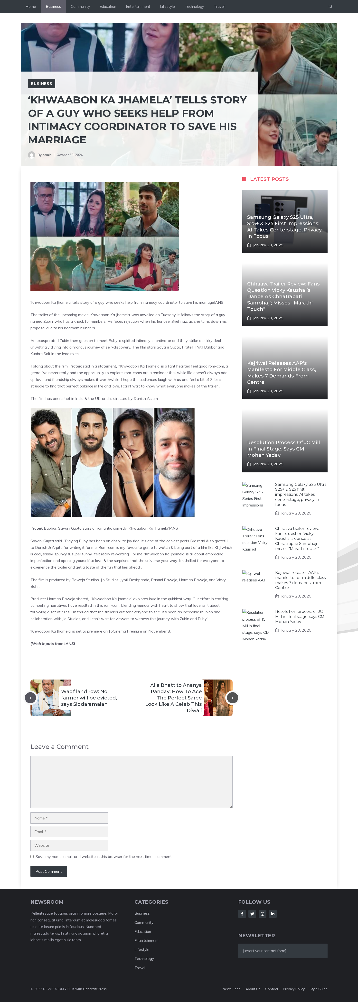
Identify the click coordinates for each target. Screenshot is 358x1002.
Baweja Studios (85, 579)
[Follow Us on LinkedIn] (273, 914)
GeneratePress (95, 989)
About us (252, 989)
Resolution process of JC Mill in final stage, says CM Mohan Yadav (283, 449)
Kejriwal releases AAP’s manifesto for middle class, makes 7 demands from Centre (300, 580)
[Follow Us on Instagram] (262, 914)
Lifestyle (167, 6)
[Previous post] (30, 697)
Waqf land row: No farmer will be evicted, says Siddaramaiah (89, 698)
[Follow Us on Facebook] (242, 914)
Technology (194, 6)
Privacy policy (294, 989)
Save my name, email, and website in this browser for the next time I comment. (104, 856)
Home (31, 6)
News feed (232, 989)
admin (47, 155)
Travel (219, 6)
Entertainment (138, 6)
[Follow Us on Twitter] (252, 914)
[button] (330, 6)
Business (53, 6)
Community (80, 6)
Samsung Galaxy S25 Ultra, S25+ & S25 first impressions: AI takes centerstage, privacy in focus (301, 494)
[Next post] (232, 697)
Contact (271, 989)
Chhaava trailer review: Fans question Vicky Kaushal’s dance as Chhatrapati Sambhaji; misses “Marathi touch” (283, 296)
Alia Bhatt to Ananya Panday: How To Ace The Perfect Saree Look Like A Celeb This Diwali (173, 697)
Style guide (319, 989)
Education (108, 6)
